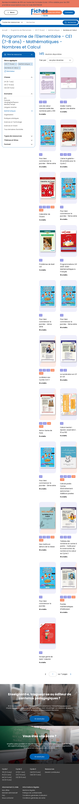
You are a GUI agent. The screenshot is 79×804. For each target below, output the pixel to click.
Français (7, 100)
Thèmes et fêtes (11, 140)
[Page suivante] (70, 674)
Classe (7, 77)
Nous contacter (7, 798)
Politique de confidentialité (32, 793)
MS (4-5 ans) (7, 777)
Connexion (69, 12)
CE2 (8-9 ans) (9, 88)
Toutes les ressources (11, 22)
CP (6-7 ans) (9, 82)
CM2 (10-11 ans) (35, 775)
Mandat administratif (9, 793)
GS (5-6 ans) (7, 780)
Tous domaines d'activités (13, 129)
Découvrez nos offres (52, 12)
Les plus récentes (56, 60)
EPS (5, 98)
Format (7, 144)
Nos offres (5, 790)
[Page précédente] (45, 674)
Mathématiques (54, 30)
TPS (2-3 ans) (7, 772)
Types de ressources (13, 136)
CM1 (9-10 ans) (35, 772)
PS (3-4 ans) (6, 775)
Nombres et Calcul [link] (70, 30)
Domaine (8, 94)
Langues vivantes (10, 107)
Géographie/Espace (11, 102)
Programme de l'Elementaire (21, 30)
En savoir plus (39, 719)
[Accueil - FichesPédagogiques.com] (39, 12)
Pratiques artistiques (11, 118)
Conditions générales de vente (34, 798)
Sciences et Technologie (13, 122)
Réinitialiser (11, 71)
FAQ (3, 795)
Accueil (4, 30)
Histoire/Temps (9, 104)
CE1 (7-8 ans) (40, 30)
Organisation (8, 115)
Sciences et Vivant (10, 126)
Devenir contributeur (52, 772)
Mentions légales (29, 790)
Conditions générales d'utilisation (35, 795)
